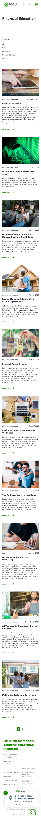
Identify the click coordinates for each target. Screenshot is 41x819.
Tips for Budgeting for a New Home (19, 495)
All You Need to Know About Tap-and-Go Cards (20, 627)
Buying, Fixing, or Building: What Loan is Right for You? (18, 300)
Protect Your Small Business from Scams (18, 173)
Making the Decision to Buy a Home (19, 695)
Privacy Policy (28, 769)
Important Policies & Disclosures (27, 782)
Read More (7, 130)
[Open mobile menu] (36, 4)
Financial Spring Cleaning (14, 363)
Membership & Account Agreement (28, 774)
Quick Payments (10, 781)
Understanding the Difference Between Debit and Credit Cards (17, 235)
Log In (27, 4)
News (4, 48)
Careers (5, 58)
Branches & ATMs (10, 773)
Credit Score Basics (11, 103)
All (3, 44)
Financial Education (9, 55)
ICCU (10, 4)
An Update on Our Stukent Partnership (15, 558)
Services (7, 777)
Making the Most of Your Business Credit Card (18, 431)
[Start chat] (33, 812)
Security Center (10, 785)
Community (6, 51)
